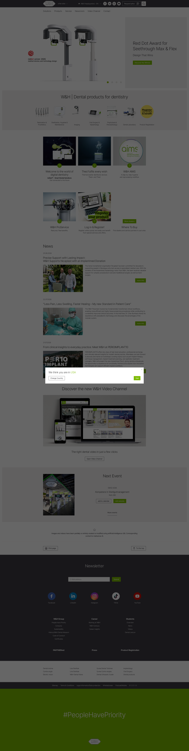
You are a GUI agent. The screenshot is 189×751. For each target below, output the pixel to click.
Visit (137, 378)
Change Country (56, 378)
